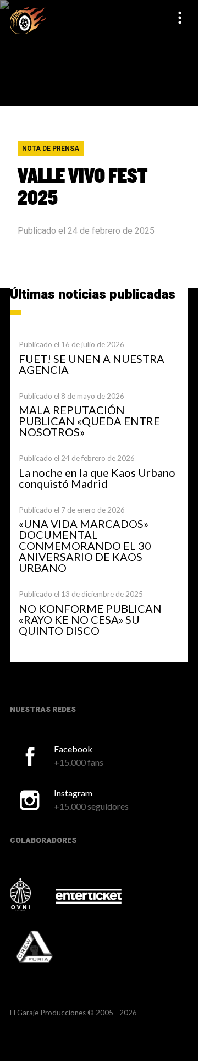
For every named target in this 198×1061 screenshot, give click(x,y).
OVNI (32, 894)
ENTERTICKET (89, 896)
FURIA (49, 948)
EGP (28, 20)
